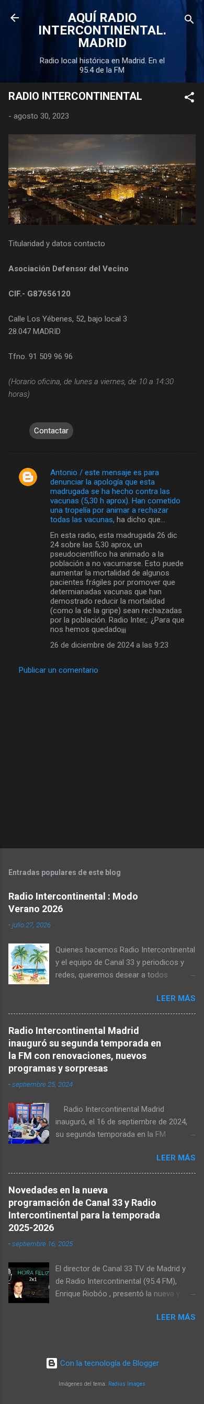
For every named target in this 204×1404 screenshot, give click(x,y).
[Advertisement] (102, 758)
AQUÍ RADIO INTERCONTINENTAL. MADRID (102, 30)
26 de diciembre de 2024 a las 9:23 (109, 645)
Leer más (176, 998)
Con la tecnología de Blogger (108, 1363)
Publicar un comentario (58, 670)
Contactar (51, 430)
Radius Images (126, 1383)
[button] (189, 99)
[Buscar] (189, 21)
